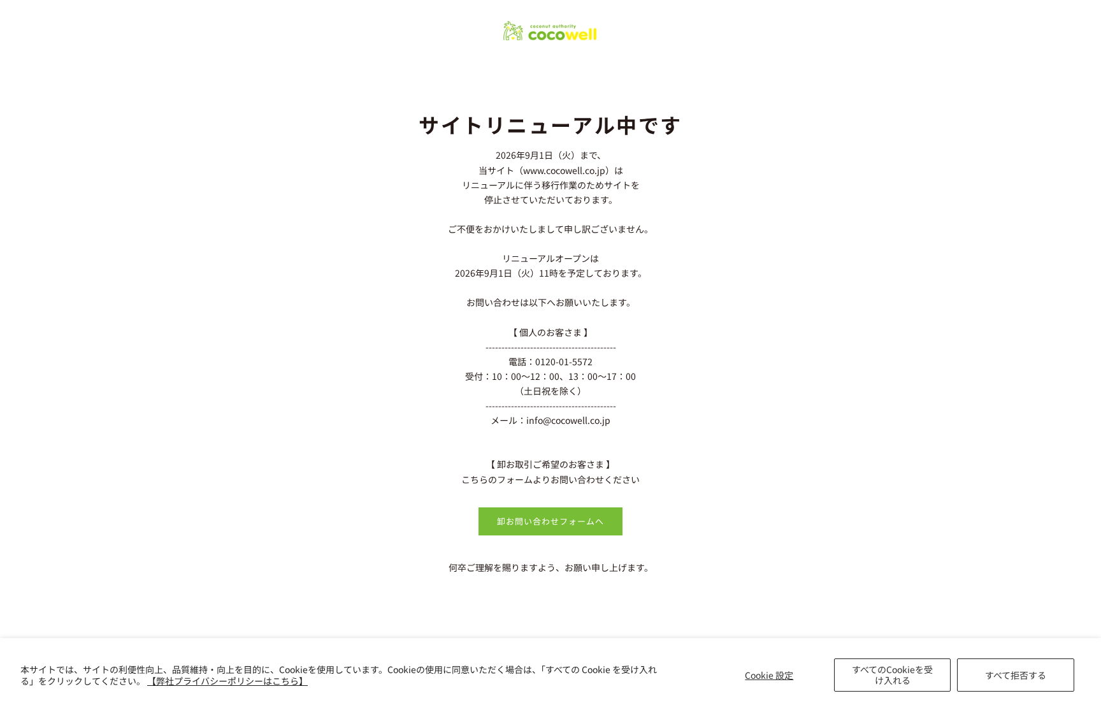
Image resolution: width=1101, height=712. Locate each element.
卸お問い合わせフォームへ (550, 521)
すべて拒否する (1015, 675)
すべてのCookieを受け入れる (892, 675)
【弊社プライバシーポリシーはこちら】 (227, 680)
